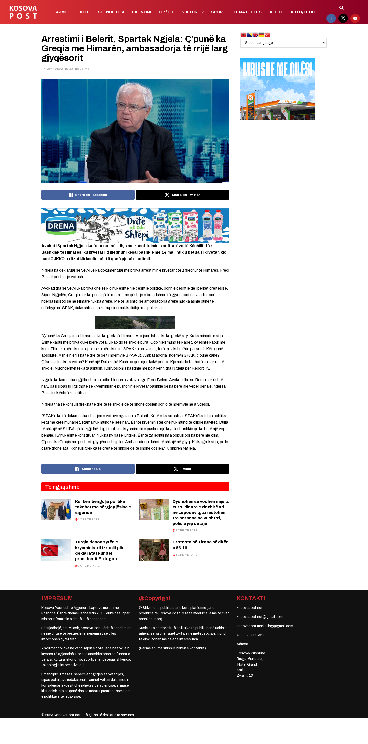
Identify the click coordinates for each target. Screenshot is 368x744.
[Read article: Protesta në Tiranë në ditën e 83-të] (154, 550)
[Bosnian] (249, 34)
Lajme (84, 69)
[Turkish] (267, 34)
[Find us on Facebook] (331, 18)
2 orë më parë (186, 530)
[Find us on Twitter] (343, 18)
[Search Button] (341, 8)
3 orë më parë (186, 554)
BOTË (84, 12)
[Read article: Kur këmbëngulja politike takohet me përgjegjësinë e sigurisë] (56, 509)
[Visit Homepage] (23, 12)
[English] (255, 34)
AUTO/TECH (302, 12)
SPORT (218, 12)
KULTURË (190, 12)
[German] (261, 34)
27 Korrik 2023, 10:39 (57, 69)
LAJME (60, 12)
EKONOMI (141, 12)
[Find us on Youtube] (355, 18)
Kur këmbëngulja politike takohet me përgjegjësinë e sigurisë (103, 507)
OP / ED (166, 12)
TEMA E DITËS (247, 12)
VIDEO (276, 12)
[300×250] (277, 89)
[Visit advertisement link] (135, 225)
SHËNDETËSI (111, 12)
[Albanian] (243, 34)
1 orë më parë (88, 519)
